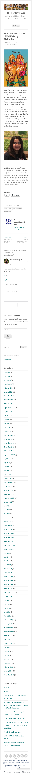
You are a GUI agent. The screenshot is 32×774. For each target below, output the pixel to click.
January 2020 (8, 577)
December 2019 (9, 580)
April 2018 (7, 659)
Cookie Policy (16, 767)
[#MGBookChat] (14, 756)
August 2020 (8, 549)
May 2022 (7, 470)
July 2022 (7, 463)
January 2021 (8, 529)
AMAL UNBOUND (17, 208)
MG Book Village (16, 12)
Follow (8, 336)
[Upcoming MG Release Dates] (18, 756)
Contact (6, 688)
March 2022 (8, 478)
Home (6, 692)
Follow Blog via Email (12, 315)
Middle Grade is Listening (12, 732)
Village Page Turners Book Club (14, 718)
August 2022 (8, 459)
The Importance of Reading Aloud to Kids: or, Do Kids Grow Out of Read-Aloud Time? (16, 725)
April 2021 (7, 518)
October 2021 (8, 494)
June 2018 (7, 651)
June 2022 (7, 467)
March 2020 (8, 569)
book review (7, 211)
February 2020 (8, 573)
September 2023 (9, 408)
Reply (5, 280)
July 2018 (7, 647)
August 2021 (8, 502)
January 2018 (8, 671)
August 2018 (8, 643)
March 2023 (7, 431)
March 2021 (7, 521)
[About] (26, 756)
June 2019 (7, 604)
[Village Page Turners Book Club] (22, 756)
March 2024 (8, 384)
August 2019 (8, 596)
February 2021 (8, 525)
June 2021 (7, 510)
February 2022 (8, 482)
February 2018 (8, 667)
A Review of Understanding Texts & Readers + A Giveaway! (22, 240)
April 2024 (7, 380)
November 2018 (9, 632)
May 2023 (7, 423)
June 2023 (7, 419)
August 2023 (8, 412)
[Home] (6, 756)
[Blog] (10, 756)
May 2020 (7, 561)
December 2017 (9, 675)
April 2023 (7, 427)
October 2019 (8, 588)
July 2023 (7, 415)
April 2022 (7, 474)
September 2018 (9, 639)
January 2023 (8, 439)
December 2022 (9, 443)
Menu (17, 26)
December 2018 (9, 628)
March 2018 (7, 663)
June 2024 (7, 372)
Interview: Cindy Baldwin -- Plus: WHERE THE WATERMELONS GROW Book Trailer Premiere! (16, 705)
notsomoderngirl (16, 260)
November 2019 (9, 584)
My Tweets (7, 359)
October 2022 (8, 451)
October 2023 (8, 404)
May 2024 (7, 376)
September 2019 (9, 592)
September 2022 (9, 455)
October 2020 (8, 541)
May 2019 (7, 608)
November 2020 (9, 537)
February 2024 (8, 388)
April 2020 (7, 565)
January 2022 (8, 486)
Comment (22, 305)
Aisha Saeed (7, 208)
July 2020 (7, 553)
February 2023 (8, 435)
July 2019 (7, 600)
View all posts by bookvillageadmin (19, 229)
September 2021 (9, 498)
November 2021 (9, 490)
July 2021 (7, 506)
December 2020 (9, 533)
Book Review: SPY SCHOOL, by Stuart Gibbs (8, 240)
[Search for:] (12, 347)
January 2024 (8, 392)
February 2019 (8, 620)
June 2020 (7, 557)
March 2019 (7, 616)
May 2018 (7, 655)
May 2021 (7, 514)
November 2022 (9, 447)
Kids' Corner (15, 205)
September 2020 (9, 545)
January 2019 (8, 624)
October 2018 (8, 636)
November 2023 (9, 400)
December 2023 (9, 396)
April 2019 (7, 612)
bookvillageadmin (10, 44)
